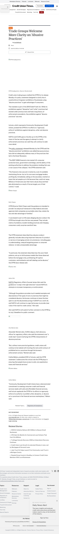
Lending (2, 500)
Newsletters (40, 5)
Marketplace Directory (15, 1)
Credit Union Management (3, 489)
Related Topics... (20, 405)
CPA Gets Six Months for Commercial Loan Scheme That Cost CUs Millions (28, 436)
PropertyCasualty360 (16, 521)
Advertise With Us (29, 491)
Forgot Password (51, 493)
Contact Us (27, 498)
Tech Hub (2, 509)
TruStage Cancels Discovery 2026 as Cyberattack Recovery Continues (29, 441)
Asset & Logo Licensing (27, 494)
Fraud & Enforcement (6, 504)
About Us (26, 489)
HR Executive (16, 525)
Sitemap (14, 503)
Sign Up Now (44, 518)
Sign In (49, 488)
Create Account (51, 491)
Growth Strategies (5, 493)
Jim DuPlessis (17, 42)
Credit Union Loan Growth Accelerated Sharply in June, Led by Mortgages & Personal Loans (29, 446)
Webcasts (37, 1)
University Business (41, 525)
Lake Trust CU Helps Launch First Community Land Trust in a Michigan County (29, 451)
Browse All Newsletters (39, 522)
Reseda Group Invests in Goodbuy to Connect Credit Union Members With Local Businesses (29, 456)
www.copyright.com (14, 417)
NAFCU (11, 282)
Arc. (15, 530)
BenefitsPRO (25, 521)
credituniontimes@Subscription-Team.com (12, 481)
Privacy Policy (39, 493)
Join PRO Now (49, 5)
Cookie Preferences (49, 530)
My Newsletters (51, 495)
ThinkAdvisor (8, 521)
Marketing (3, 507)
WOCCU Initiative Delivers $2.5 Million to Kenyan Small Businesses (28, 431)
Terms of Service (40, 491)
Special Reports (4, 512)
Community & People (5, 502)
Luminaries (30, 1)
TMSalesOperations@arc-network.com (19, 419)
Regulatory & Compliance (3, 496)
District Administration (28, 525)
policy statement (17, 148)
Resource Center (45, 1)
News (10, 28)
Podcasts (24, 1)
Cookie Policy (39, 489)
